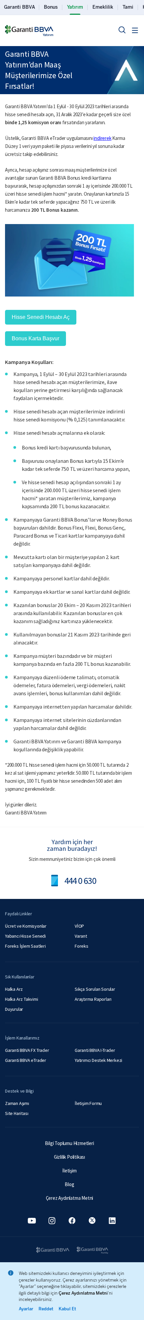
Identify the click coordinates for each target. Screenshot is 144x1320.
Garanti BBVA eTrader (25, 1060)
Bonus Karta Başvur (35, 338)
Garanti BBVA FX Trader (27, 1050)
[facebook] (72, 1220)
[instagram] (52, 1220)
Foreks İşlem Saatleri (25, 946)
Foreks (81, 946)
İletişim (69, 1170)
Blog (69, 1184)
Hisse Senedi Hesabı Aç (41, 317)
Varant (81, 936)
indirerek (102, 138)
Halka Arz (14, 989)
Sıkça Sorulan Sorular (95, 989)
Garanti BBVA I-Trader (95, 1050)
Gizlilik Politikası (69, 1157)
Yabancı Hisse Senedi (25, 936)
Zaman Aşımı (17, 1103)
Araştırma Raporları (93, 999)
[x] (92, 1220)
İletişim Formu (88, 1103)
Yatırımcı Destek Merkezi (98, 1060)
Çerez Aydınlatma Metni (69, 1198)
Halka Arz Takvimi (21, 999)
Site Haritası (16, 1113)
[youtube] (32, 1220)
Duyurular (14, 1009)
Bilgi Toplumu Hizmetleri (69, 1143)
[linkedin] (112, 1220)
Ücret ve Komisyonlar (26, 926)
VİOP (79, 926)
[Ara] (122, 29)
